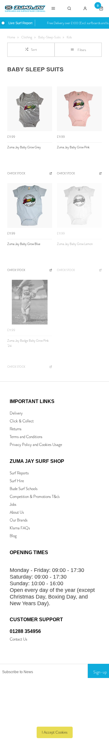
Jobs (13, 504)
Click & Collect (22, 421)
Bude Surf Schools (24, 489)
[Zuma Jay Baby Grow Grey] (29, 108)
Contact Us (18, 639)
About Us (17, 512)
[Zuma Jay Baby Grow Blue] (29, 205)
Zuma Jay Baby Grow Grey (24, 147)
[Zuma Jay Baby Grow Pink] (79, 108)
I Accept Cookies (55, 732)
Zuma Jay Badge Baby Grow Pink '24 (28, 343)
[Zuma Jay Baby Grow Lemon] (79, 205)
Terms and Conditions (26, 437)
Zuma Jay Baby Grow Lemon (75, 244)
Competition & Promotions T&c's (35, 496)
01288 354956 (25, 631)
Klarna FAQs (20, 528)
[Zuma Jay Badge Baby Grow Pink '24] (29, 302)
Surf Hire (17, 481)
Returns (15, 429)
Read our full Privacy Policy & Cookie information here (54, 719)
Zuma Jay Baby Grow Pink (73, 147)
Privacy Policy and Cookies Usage (36, 444)
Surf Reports (19, 473)
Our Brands (19, 520)
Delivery (16, 413)
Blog (13, 536)
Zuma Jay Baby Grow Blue (23, 244)
